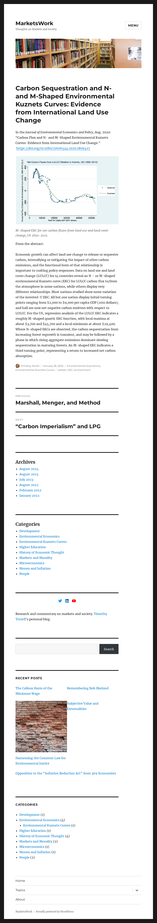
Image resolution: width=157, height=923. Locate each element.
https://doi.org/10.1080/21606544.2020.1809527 (53, 148)
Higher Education (32, 547)
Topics (20, 890)
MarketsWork (34, 23)
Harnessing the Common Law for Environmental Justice (41, 760)
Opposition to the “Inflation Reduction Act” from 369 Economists (66, 773)
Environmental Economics (83, 365)
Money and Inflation (35, 568)
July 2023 (26, 479)
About (20, 899)
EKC (70, 369)
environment (82, 369)
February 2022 (30, 490)
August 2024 (28, 469)
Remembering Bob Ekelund (88, 688)
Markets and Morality (35, 558)
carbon (62, 369)
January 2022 (29, 495)
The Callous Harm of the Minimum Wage (34, 690)
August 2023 (28, 474)
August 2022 (28, 485)
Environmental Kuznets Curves (35, 369)
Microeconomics (31, 563)
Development (29, 531)
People (24, 574)
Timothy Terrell (30, 365)
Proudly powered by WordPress (55, 911)
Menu (133, 25)
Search (109, 649)
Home (20, 881)
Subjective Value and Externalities (82, 706)
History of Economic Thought (41, 552)
